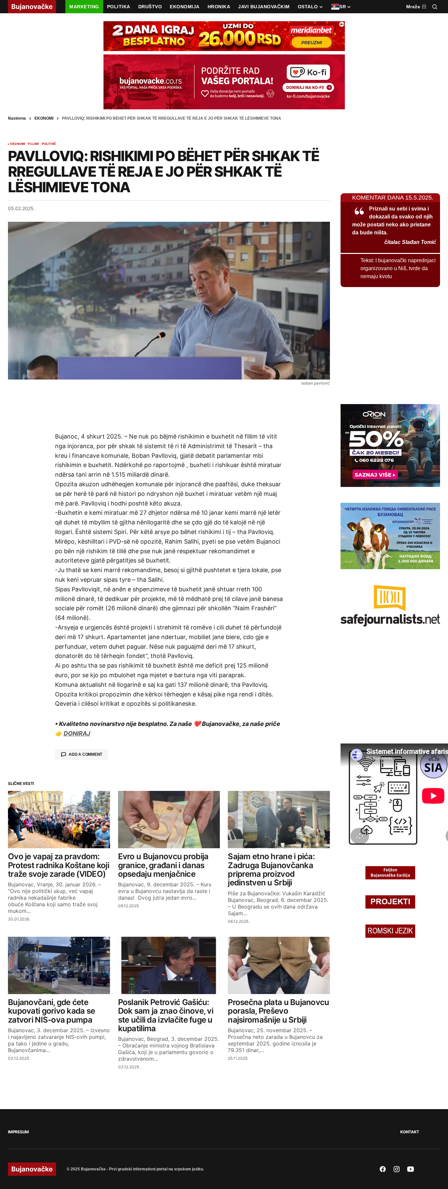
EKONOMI (43, 118)
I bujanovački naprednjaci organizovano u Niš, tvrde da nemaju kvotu (398, 268)
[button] (434, 6)
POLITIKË (49, 144)
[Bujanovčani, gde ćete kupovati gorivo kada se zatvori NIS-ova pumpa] (59, 965)
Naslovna (17, 118)
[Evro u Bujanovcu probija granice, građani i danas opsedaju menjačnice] (169, 819)
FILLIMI (33, 144)
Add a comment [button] (85, 754)
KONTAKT (409, 1131)
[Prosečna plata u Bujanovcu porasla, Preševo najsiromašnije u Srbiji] (279, 965)
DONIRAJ (77, 733)
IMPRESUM (18, 1131)
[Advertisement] (169, 408)
